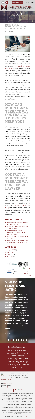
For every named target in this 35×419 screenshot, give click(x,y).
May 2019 (10, 256)
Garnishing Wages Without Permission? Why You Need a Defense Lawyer (16, 232)
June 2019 (10, 254)
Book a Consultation (17, 2)
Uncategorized (19, 31)
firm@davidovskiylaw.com (12, 386)
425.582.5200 (8, 383)
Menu (31, 2)
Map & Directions (6, 379)
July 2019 (10, 252)
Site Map (27, 416)
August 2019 (11, 250)
